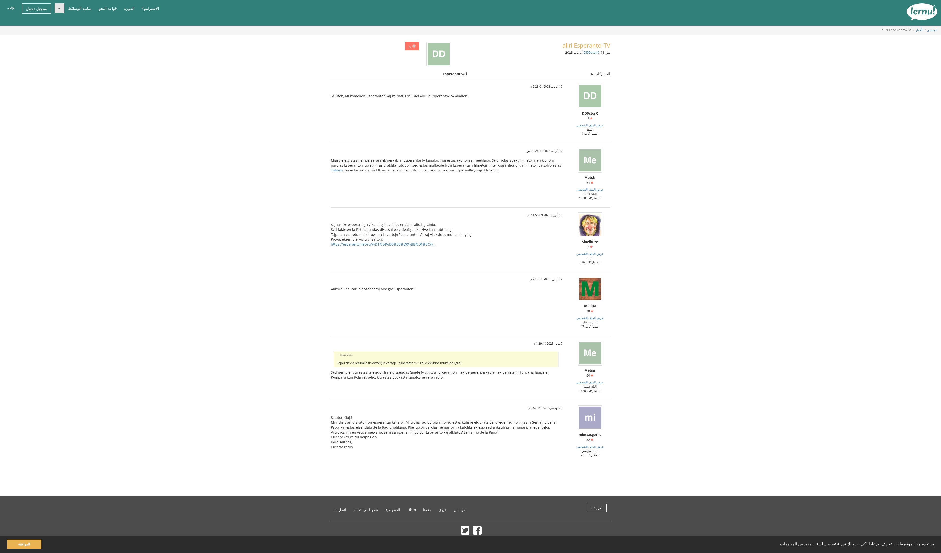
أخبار (919, 30)
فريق (442, 509)
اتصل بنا (340, 509)
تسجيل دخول (36, 8)
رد (410, 46)
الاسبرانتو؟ (150, 8)
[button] (59, 8)
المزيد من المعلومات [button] (797, 544)
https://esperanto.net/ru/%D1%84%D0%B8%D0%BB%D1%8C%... (383, 244)
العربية (598, 507)
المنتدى (932, 30)
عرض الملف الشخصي (590, 125)
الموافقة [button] (24, 544)
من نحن (459, 509)
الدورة (129, 8)
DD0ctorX (591, 52)
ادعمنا (427, 509)
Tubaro (337, 170)
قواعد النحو (108, 8)
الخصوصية (392, 509)
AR (12, 8)
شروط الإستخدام (365, 509)
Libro (412, 509)
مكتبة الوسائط (79, 8)
